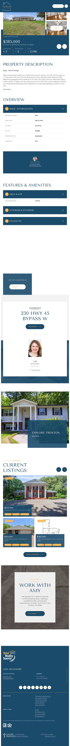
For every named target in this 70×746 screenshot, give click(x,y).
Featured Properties (42, 696)
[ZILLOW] (49, 687)
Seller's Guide (40, 714)
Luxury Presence (22, 736)
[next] (64, 469)
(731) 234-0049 (58, 6)
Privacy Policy (50, 736)
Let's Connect (40, 705)
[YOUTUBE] (41, 687)
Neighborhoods (41, 698)
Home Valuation (41, 700)
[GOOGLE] (45, 687)
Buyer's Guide (40, 712)
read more (35, 436)
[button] (35, 613)
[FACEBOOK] (20, 687)
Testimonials (39, 716)
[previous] (58, 469)
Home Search (40, 703)
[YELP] (37, 687)
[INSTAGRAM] (24, 687)
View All (56, 28)
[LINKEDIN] (29, 687)
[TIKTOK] (33, 687)
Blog (37, 710)
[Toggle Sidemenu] (66, 6)
